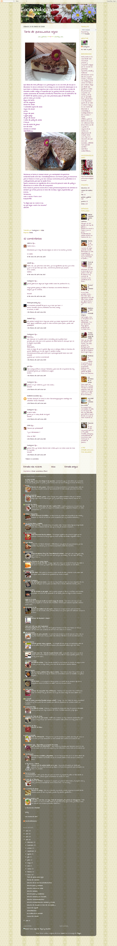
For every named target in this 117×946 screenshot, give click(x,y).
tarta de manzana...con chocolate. (37, 897)
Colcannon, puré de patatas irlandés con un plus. (44, 765)
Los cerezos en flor (31, 607)
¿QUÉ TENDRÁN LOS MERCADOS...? (41, 746)
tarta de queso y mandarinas (35, 894)
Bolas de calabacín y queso (38, 497)
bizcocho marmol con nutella (35, 888)
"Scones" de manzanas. (90, 287)
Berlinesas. (90, 357)
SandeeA (29, 319)
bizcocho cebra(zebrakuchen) (35, 900)
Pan (82, 195)
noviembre (30, 845)
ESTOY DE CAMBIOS (37, 781)
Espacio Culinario (30, 670)
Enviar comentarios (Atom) (39, 471)
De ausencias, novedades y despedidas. (42, 756)
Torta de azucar (90, 263)
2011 (27, 834)
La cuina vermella (30, 479)
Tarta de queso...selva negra (35, 877)
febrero (29, 872)
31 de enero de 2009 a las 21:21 (36, 275)
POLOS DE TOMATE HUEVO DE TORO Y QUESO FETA (46, 506)
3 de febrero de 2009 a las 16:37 (36, 439)
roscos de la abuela (33, 916)
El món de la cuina (30, 533)
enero (29, 875)
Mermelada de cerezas (37, 662)
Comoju (27, 486)
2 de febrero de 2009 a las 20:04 (36, 403)
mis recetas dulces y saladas (33, 524)
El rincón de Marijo (30, 707)
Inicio (53, 466)
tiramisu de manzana (33, 880)
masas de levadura (86, 190)
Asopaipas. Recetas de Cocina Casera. (36, 562)
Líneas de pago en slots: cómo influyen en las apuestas (40, 481)
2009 (27, 840)
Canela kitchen (29, 552)
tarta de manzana (32, 891)
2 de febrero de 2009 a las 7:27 (36, 390)
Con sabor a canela (30, 661)
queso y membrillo (30, 735)
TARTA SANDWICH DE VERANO (40, 516)
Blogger (79, 933)
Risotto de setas (36, 525)
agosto (29, 854)
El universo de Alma (30, 726)
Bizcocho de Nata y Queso (38, 487)
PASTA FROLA (35, 681)
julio (28, 857)
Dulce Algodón (29, 543)
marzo (29, 869)
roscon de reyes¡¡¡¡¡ (32, 908)
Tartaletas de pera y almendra (39, 634)
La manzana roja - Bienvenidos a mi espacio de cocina (41, 745)
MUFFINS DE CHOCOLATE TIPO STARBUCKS (43, 691)
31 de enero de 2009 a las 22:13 (36, 296)
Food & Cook (29, 617)
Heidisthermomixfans (33, 396)
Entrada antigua (71, 466)
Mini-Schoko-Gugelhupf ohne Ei (33, 628)
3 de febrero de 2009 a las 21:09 (36, 455)
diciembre (30, 842)
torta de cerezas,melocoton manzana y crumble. (41, 902)
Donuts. (90, 241)
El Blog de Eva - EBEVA (32, 764)
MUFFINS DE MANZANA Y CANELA (40, 618)
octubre (29, 848)
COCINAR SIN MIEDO (31, 505)
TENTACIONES (29, 754)
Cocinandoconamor (42, 10)
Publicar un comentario (32, 459)
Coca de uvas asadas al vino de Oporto (42, 609)
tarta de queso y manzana (35, 886)
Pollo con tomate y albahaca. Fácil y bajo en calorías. (45, 672)
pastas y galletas (86, 197)
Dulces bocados (29, 590)
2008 (27, 921)
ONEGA (29, 263)
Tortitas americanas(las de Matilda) (90, 335)
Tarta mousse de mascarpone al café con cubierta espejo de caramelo (44, 601)
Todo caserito (29, 689)
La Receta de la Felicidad (32, 808)
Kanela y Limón (29, 571)
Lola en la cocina (30, 633)
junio (29, 860)
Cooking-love (30, 281)
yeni (28, 366)
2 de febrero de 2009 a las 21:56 (36, 419)
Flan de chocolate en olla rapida (39, 591)
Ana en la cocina (30, 773)
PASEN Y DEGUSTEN (31, 514)
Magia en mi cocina (30, 599)
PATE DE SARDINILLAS (38, 737)
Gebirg (27, 812)
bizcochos (84, 188)
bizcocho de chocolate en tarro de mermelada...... (41, 905)
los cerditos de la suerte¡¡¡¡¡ (35, 914)
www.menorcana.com (31, 775)
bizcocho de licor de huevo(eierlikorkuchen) (39, 883)
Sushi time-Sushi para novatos (39, 718)
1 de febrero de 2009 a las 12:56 (36, 328)
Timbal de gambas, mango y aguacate (41, 644)
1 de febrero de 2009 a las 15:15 (36, 360)
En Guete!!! (28, 699)
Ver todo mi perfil (86, 50)
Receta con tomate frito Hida (39, 563)
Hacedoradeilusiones (31, 821)
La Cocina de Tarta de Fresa (33, 716)
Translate (87, 34)
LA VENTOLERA (29, 680)
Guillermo (29, 243)
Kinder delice (34, 572)
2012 (27, 831)
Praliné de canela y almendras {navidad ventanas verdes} (41, 700)
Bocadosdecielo (29, 642)
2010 (27, 837)
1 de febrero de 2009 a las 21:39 (36, 376)
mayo (29, 863)
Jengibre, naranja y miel (32, 798)
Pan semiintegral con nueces (39, 582)
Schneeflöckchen (32, 911)
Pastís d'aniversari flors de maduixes (41, 535)
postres (83, 201)
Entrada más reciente (32, 466)
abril (28, 866)
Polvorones (90, 424)
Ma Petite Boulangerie (31, 581)
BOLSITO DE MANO (36, 727)
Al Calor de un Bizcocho (32, 779)
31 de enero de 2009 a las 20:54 (36, 257)
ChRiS (28, 426)
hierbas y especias (30, 495)
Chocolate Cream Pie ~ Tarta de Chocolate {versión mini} (46, 653)
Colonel (62, 933)
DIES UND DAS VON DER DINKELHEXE (36, 626)
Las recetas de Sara (31, 817)
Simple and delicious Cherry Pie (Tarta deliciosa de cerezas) (47, 554)
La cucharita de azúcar (31, 789)
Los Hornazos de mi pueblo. (90, 379)
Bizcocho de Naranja (37, 790)
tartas (31, 233)
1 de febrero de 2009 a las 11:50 (36, 312)
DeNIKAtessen (29, 651)
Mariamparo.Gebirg (32, 303)
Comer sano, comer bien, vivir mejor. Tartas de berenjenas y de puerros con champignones (56, 800)
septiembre (31, 851)
